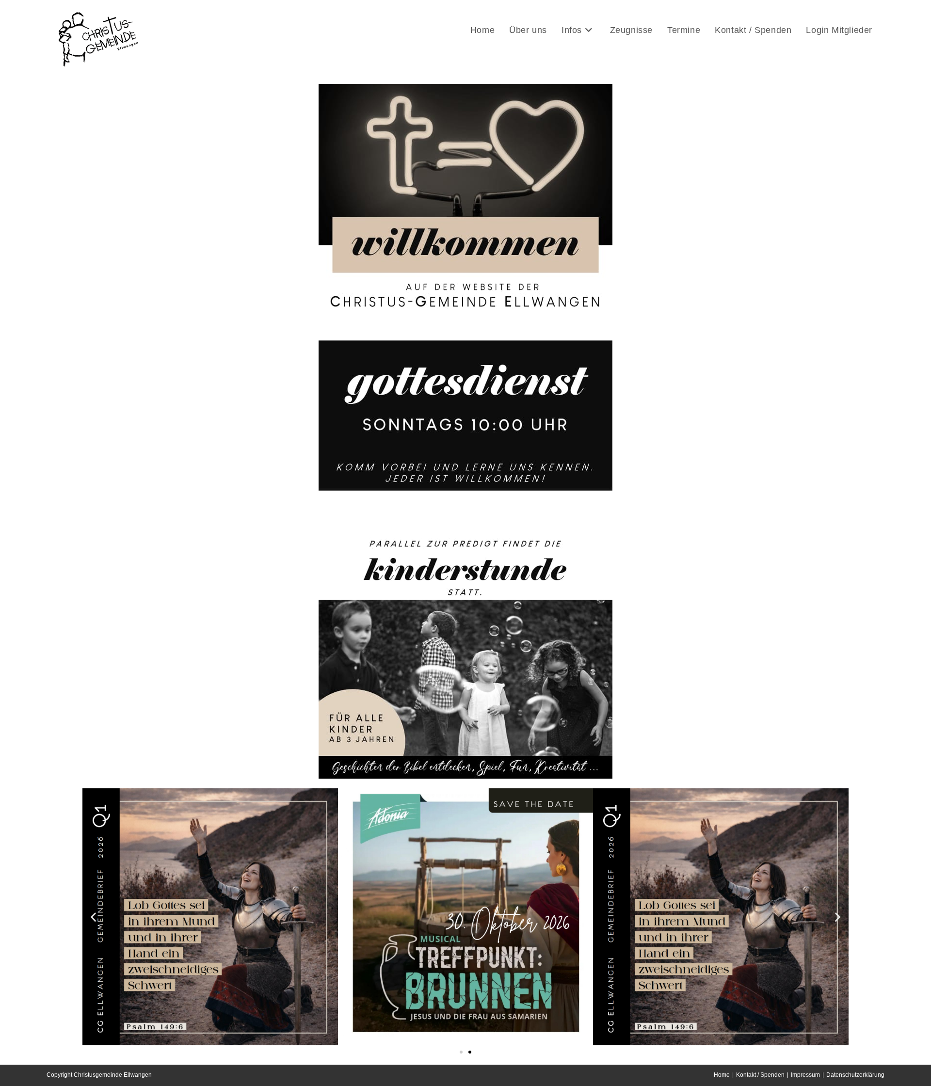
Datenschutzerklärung (855, 1074)
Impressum (805, 1074)
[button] (93, 917)
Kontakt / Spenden (760, 1074)
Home (722, 1074)
